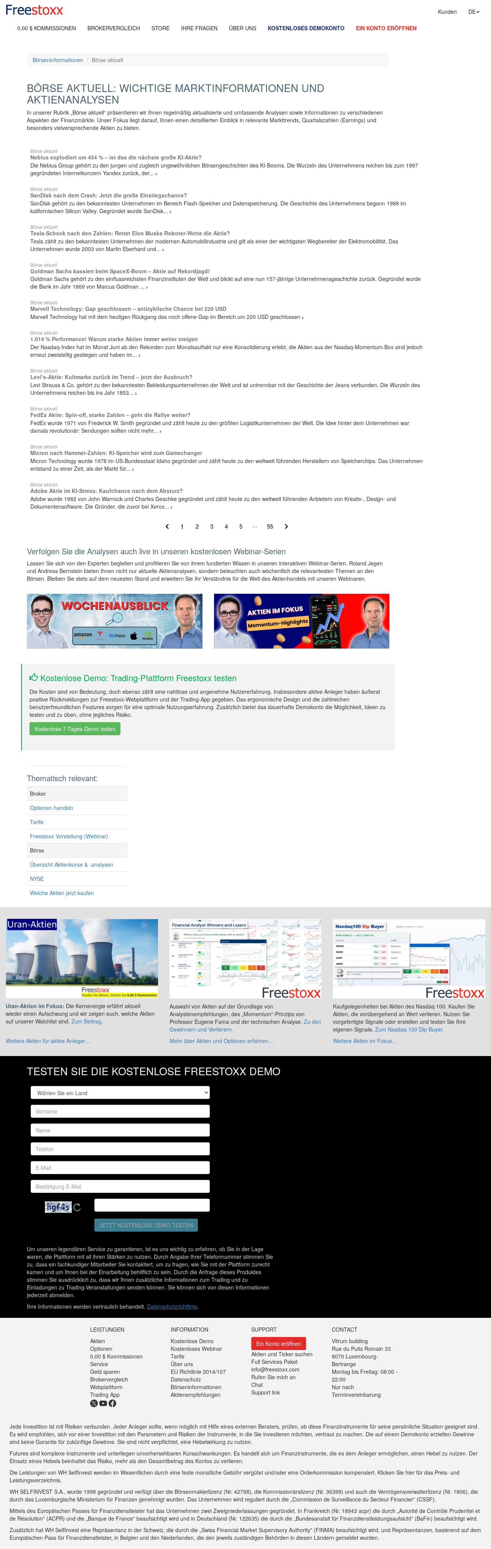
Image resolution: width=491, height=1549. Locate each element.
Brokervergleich (109, 1379)
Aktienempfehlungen (196, 1394)
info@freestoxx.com (275, 1369)
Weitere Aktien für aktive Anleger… (48, 1041)
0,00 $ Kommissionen (116, 1356)
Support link (265, 1392)
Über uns (182, 1364)
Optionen (101, 1348)
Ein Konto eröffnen (278, 1343)
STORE (161, 28)
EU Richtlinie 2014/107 (198, 1371)
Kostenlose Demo (192, 1341)
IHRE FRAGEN (199, 28)
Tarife (37, 822)
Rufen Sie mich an (273, 1377)
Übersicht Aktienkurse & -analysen (71, 864)
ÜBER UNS (242, 28)
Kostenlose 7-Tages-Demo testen (75, 729)
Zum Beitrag (86, 1021)
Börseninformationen (58, 60)
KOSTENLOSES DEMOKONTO (306, 28)
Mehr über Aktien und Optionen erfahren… (222, 1041)
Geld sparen (105, 1371)
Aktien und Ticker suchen (282, 1354)
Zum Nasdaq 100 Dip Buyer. (409, 1029)
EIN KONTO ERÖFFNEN (386, 28)
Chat (257, 1384)
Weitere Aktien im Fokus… (365, 1041)
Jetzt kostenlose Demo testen (146, 1225)
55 (270, 526)
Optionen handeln (51, 807)
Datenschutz (186, 1379)
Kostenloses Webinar (196, 1348)
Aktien (97, 1341)
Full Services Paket (274, 1361)
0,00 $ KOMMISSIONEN (46, 28)
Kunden (447, 11)
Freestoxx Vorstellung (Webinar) (69, 836)
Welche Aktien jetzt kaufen (62, 893)
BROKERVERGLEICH (113, 28)
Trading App (105, 1394)
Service (99, 1364)
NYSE (37, 878)
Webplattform (106, 1387)
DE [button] (472, 11)
